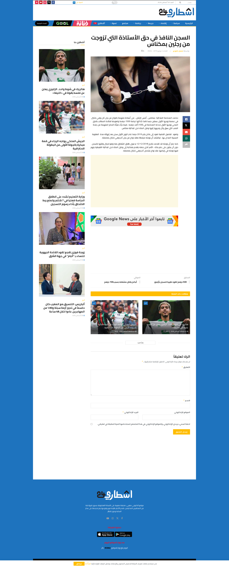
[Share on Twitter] (186, 125)
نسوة (114, 23)
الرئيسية (189, 23)
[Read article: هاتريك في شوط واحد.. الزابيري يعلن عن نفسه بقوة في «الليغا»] (166, 317)
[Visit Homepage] (176, 12)
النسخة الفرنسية (42, 23)
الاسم (186, 400)
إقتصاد (163, 23)
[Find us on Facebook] (53, 2)
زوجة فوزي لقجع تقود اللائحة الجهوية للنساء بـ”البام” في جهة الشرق (62, 254)
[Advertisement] (134, 181)
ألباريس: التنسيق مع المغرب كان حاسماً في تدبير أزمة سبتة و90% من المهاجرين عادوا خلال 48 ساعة (64, 308)
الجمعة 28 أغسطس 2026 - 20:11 (176, 331)
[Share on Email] (186, 132)
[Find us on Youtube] (41, 2)
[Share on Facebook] (186, 119)
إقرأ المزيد (140, 342)
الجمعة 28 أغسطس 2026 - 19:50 (124, 331)
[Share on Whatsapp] (186, 138)
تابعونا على (79, 2)
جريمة (150, 23)
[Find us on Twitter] (49, 2)
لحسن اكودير (178, 50)
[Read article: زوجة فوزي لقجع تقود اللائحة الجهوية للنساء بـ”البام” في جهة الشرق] (62, 228)
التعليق (186, 367)
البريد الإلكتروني (130, 412)
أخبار (145, 303)
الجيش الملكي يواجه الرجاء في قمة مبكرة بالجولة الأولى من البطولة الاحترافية (117, 326)
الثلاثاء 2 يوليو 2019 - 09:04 (158, 50)
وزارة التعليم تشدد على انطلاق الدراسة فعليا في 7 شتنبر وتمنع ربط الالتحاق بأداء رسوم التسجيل (64, 200)
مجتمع (125, 23)
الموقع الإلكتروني (182, 412)
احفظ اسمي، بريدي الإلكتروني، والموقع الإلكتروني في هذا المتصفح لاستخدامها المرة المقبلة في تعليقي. (143, 424)
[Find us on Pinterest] (36, 2)
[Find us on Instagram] (45, 2)
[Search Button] (179, 2)
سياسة (176, 23)
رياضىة (138, 23)
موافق (79, 563)
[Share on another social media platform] (186, 144)
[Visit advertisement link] (134, 221)
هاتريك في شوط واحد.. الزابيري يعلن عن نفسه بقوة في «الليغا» (167, 326)
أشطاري (99, 23)
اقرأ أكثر (88, 563)
